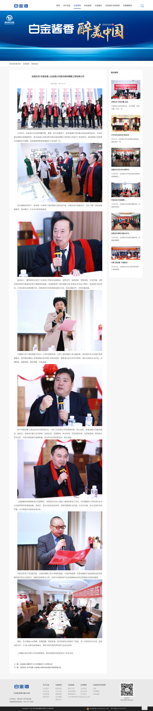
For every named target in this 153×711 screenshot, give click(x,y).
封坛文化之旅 (85, 697)
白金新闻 (77, 5)
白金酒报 (58, 697)
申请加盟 (96, 694)
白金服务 (98, 5)
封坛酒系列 (72, 691)
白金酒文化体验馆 (112, 5)
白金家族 (87, 5)
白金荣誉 (46, 694)
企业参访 (84, 688)
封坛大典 (84, 691)
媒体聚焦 (58, 694)
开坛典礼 (84, 694)
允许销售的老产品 (74, 697)
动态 (94, 688)
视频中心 (58, 699)
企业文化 (46, 691)
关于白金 (66, 5)
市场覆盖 (96, 691)
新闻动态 (34, 64)
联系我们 (46, 697)
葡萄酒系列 (72, 694)
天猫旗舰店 (127, 5)
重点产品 (71, 688)
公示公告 (58, 691)
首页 (58, 5)
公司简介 (46, 688)
